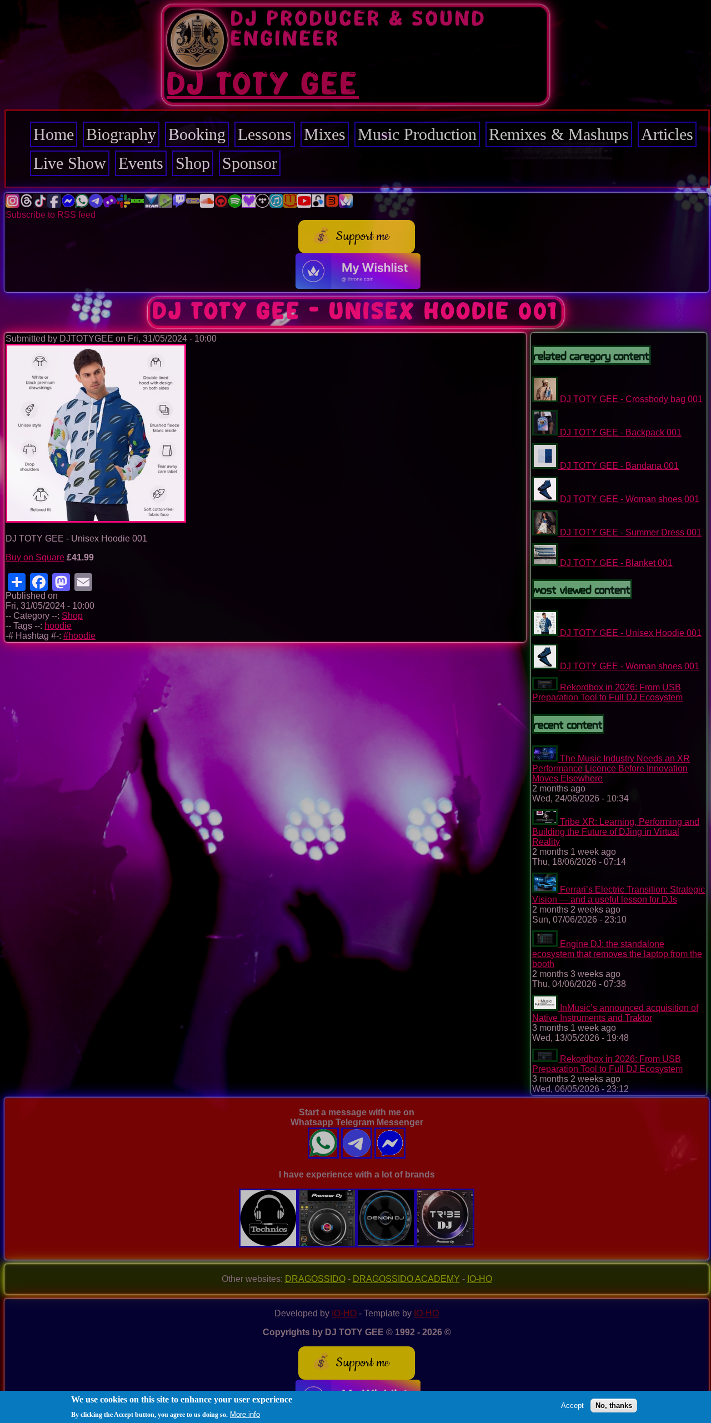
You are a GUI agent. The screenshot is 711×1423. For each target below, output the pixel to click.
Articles (667, 134)
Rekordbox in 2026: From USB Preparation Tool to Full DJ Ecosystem (607, 692)
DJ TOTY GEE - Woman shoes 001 (629, 499)
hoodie (58, 625)
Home (53, 134)
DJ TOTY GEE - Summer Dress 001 (631, 532)
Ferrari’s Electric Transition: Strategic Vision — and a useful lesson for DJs (618, 894)
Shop (193, 163)
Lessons (265, 134)
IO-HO (479, 1279)
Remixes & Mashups (559, 134)
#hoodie (79, 635)
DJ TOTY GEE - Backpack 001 (621, 432)
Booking (197, 134)
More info (245, 1414)
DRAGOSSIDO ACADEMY (406, 1279)
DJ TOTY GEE (263, 85)
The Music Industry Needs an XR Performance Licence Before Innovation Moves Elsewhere (611, 768)
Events (140, 163)
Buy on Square (35, 557)
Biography (121, 134)
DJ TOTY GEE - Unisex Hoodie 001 (631, 633)
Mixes (325, 134)
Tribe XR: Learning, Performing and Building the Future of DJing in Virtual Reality (615, 831)
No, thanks (613, 1405)
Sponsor (249, 163)
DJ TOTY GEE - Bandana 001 (619, 465)
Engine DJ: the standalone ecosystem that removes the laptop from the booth (617, 954)
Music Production (417, 134)
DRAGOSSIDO (315, 1279)
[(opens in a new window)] (12, 204)
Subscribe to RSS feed (51, 214)
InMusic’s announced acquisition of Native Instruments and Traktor (615, 1013)
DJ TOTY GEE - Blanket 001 (616, 563)
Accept (572, 1405)
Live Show (69, 163)
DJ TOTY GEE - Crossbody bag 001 (631, 399)
